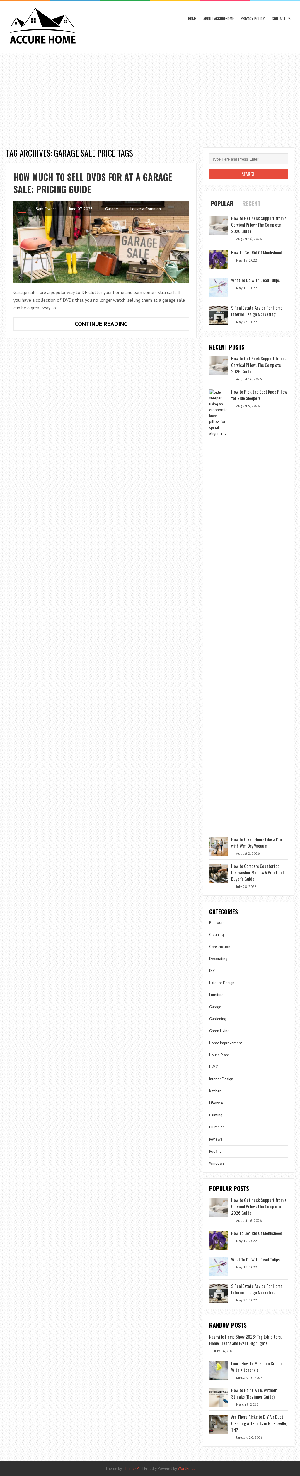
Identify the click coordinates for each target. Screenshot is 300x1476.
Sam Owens (46, 208)
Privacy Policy (253, 18)
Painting (215, 1115)
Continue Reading (112, 325)
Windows (216, 1163)
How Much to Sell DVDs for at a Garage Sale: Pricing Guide (92, 183)
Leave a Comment (146, 208)
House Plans (219, 1054)
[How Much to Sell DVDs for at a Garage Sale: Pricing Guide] (101, 242)
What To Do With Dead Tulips (255, 280)
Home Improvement (225, 1042)
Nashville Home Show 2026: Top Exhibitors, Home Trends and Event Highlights (245, 1339)
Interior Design (221, 1079)
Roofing (215, 1151)
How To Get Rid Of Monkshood (256, 252)
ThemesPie (132, 1468)
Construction (219, 946)
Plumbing (217, 1127)
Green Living (219, 1030)
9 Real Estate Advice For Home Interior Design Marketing (256, 310)
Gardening (217, 1018)
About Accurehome (218, 18)
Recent (251, 203)
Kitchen (215, 1091)
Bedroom (217, 922)
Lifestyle (216, 1103)
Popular (222, 203)
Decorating (218, 958)
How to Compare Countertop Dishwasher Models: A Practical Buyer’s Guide (257, 872)
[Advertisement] (150, 97)
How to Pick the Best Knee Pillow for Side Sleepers (259, 394)
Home (192, 18)
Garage (111, 208)
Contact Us (281, 18)
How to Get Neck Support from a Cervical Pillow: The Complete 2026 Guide (259, 224)
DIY (212, 970)
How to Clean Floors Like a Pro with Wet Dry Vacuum (256, 842)
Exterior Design (221, 982)
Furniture (216, 994)
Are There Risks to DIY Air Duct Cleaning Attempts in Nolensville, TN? (259, 1423)
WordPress (186, 1468)
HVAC (213, 1067)
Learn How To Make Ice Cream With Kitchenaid (256, 1366)
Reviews (215, 1139)
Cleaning (216, 934)
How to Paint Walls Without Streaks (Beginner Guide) (254, 1393)
